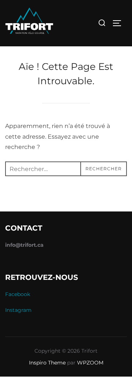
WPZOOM (90, 362)
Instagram (18, 310)
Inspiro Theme (47, 362)
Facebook (17, 294)
